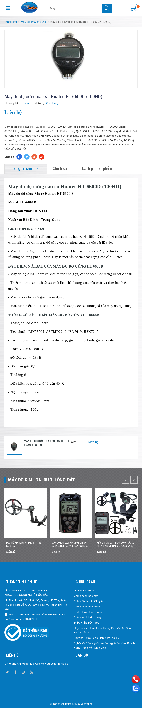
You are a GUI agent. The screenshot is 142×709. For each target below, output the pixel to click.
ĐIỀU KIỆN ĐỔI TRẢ (86, 622)
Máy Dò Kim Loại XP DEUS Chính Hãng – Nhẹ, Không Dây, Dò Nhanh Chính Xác (71, 544)
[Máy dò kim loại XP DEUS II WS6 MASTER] (25, 513)
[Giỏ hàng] (134, 8)
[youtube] (31, 671)
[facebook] (15, 671)
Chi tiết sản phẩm (43, 557)
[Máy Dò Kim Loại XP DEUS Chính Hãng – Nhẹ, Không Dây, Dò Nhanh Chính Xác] (71, 513)
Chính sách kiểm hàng (87, 617)
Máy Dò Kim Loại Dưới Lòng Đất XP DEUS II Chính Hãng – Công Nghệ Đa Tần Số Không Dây (116, 544)
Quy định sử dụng (84, 590)
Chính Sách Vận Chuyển (89, 601)
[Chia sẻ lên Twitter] (27, 157)
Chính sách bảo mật (86, 595)
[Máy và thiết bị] (29, 7)
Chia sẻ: (9, 156)
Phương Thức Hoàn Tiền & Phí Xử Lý (96, 637)
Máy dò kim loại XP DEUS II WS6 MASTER (23, 544)
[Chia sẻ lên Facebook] (19, 157)
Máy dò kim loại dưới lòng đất (41, 480)
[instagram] (23, 671)
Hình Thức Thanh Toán (88, 611)
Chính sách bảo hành (87, 606)
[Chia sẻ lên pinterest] (34, 157)
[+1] (41, 157)
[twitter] (7, 671)
